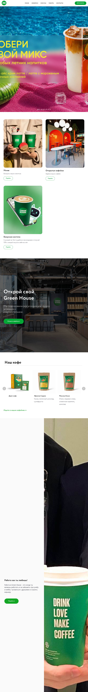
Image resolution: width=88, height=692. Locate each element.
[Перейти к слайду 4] (43, 626)
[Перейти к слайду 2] (39, 626)
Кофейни (35, 3)
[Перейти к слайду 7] (48, 626)
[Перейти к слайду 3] (41, 626)
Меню (27, 3)
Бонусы (43, 3)
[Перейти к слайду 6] (46, 626)
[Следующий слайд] (84, 318)
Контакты (59, 3)
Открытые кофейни (55, 688)
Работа (51, 3)
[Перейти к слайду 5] (44, 626)
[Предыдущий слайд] (4, 318)
